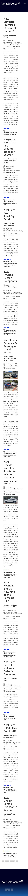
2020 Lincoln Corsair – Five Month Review (10, 804)
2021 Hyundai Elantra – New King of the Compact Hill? (9, 592)
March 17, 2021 (10, 364)
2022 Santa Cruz (10, 200)
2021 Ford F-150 (9, 787)
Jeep (10, 230)
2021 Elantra (9, 652)
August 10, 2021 (10, 166)
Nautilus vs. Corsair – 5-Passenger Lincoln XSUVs (11, 346)
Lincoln (13, 292)
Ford (7, 42)
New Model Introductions (12, 743)
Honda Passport (8, 855)
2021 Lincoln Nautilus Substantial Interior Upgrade (10, 469)
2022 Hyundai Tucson (10, 331)
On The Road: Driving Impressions (13, 231)
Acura (7, 489)
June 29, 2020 (9, 740)
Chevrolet (8, 742)
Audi (11, 489)
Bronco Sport (11, 265)
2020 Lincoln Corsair (11, 452)
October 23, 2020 (10, 684)
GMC (16, 742)
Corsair (13, 333)
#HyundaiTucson (10, 330)
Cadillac (14, 489)
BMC (12, 791)
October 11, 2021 (10, 40)
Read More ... (7, 128)
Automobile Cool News (12, 686)
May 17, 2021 (9, 290)
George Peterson (15, 46)
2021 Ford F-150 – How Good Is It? (11, 728)
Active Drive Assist (9, 789)
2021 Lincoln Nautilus (10, 453)
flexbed (12, 132)
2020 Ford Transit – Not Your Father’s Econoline (9, 668)
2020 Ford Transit (10, 715)
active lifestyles (8, 201)
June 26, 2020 (9, 819)
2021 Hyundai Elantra (10, 652)
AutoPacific (8, 131)
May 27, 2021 (9, 229)
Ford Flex (6, 855)
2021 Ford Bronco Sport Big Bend (9, 214)
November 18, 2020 (11, 610)
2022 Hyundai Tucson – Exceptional (11, 276)
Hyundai (11, 42)
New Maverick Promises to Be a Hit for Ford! (10, 25)
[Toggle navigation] (24, 2)
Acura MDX (7, 575)
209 (14, 861)
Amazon (6, 716)
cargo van (11, 718)
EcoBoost (6, 132)
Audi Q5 (13, 575)
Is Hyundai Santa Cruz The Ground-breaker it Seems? (10, 147)
